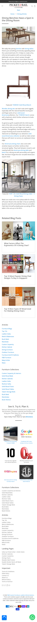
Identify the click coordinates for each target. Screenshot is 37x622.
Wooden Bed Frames (8, 560)
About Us (5, 577)
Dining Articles (22, 14)
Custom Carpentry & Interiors (11, 373)
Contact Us (5, 575)
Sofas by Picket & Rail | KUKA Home (13, 552)
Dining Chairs (6, 558)
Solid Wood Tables (8, 389)
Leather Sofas (6, 334)
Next (18, 10)
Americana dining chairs (12, 144)
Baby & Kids (6, 360)
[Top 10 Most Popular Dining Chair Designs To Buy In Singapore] (18, 263)
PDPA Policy (5, 573)
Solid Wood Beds (7, 376)
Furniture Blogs (7, 329)
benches (18, 49)
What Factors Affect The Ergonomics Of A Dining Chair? (16, 244)
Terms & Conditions (8, 571)
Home (12, 14)
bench (4, 152)
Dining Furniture (7, 350)
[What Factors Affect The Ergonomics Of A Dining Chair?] (18, 230)
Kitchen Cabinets (7, 379)
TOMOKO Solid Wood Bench (22, 105)
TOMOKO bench (24, 115)
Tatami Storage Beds (8, 392)
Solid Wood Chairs (8, 386)
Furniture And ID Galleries (10, 355)
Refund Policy (6, 579)
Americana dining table (21, 150)
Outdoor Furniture (8, 352)
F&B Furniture (6, 357)
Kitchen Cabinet (7, 347)
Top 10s (4, 331)
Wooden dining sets (8, 108)
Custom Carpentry (8, 344)
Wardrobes (5, 397)
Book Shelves (6, 400)
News (4, 363)
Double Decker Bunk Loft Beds (11, 562)
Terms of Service (7, 581)
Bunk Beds (5, 339)
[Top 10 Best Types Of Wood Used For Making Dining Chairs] (18, 296)
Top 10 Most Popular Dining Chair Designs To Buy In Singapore (17, 277)
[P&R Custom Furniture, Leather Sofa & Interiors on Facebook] (5, 586)
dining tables (29, 49)
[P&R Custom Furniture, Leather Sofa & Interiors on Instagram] (7, 586)
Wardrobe (5, 342)
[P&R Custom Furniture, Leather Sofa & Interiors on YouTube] (9, 586)
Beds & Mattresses (8, 336)
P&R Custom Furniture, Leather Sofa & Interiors (20, 595)
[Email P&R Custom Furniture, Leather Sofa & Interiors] (3, 586)
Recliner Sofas (6, 384)
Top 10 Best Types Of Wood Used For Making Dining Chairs (17, 310)
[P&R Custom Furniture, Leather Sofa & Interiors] (18, 6)
